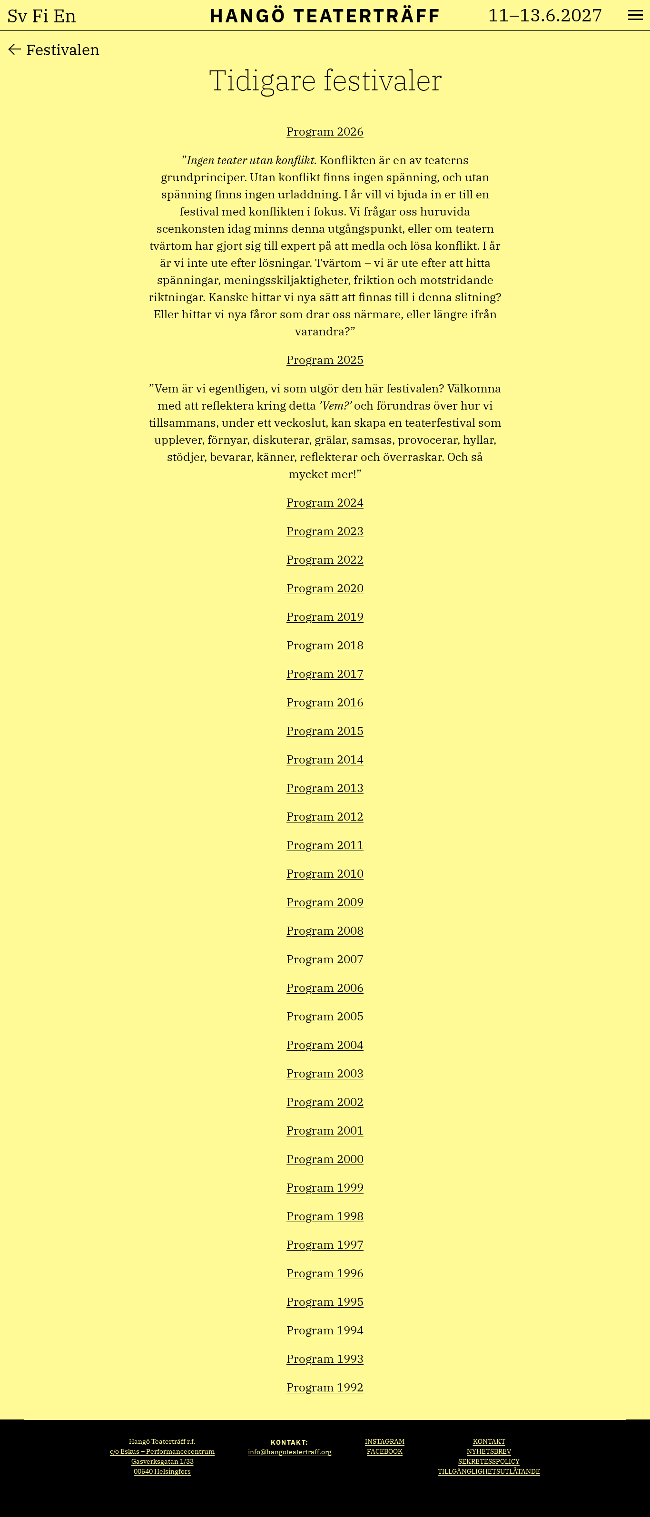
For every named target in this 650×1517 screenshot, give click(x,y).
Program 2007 (325, 959)
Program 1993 (325, 1358)
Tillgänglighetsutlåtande (489, 1471)
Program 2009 (325, 902)
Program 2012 (325, 816)
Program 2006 (325, 987)
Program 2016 (325, 702)
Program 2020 (325, 588)
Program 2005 (325, 1016)
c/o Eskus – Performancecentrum (162, 1451)
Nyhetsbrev (489, 1451)
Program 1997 (325, 1244)
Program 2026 (325, 131)
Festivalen (62, 49)
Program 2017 (325, 673)
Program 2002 (325, 1101)
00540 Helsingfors (162, 1471)
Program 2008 (325, 930)
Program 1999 (325, 1187)
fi (40, 15)
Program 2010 (325, 873)
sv (17, 15)
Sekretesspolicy (489, 1461)
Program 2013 (325, 787)
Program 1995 (325, 1301)
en (64, 15)
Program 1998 (325, 1215)
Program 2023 (325, 530)
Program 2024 (325, 502)
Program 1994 (325, 1330)
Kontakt (489, 1441)
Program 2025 (325, 359)
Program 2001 (325, 1130)
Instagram (384, 1441)
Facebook (385, 1451)
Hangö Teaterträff (325, 15)
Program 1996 (325, 1273)
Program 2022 (325, 559)
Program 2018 (325, 645)
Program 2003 (325, 1073)
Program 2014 (325, 759)
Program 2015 (325, 730)
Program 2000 (325, 1158)
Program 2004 (325, 1044)
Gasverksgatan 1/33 (162, 1461)
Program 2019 (325, 616)
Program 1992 (325, 1387)
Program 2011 (325, 844)
